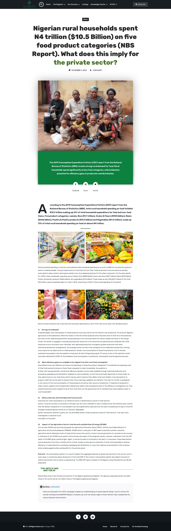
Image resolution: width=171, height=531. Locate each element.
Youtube (92, 517)
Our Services (73, 4)
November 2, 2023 (79, 70)
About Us (113, 526)
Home (48, 4)
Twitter (85, 517)
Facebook (78, 517)
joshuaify (97, 70)
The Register (58, 4)
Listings (85, 4)
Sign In (141, 4)
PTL (53, 526)
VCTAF (112, 4)
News (85, 19)
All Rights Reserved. (36, 526)
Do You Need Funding (140, 526)
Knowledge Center (98, 4)
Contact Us (124, 526)
